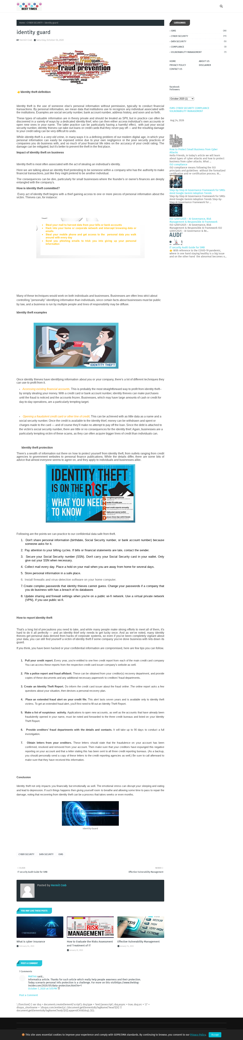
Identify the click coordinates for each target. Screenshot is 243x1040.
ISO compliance (178, 164)
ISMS (60, 854)
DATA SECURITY (46, 854)
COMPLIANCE (198, 46)
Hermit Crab (26, 40)
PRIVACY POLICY (178, 65)
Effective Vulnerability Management (138, 941)
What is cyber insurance (31, 941)
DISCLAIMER (205, 65)
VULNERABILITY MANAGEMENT (198, 52)
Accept (215, 1034)
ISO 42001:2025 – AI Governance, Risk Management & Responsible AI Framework (193, 220)
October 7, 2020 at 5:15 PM (43, 988)
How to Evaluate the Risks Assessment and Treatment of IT (90, 943)
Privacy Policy (198, 1034)
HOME (173, 61)
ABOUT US (204, 61)
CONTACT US (176, 69)
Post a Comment (28, 995)
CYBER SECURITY (35, 23)
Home (22, 23)
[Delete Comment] (59, 988)
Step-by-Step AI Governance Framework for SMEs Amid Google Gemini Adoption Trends (197, 192)
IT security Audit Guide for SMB (187, 247)
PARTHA (32, 976)
